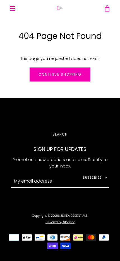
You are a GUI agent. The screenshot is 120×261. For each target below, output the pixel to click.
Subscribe (92, 178)
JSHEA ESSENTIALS (74, 215)
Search (60, 134)
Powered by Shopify (60, 222)
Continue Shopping (60, 74)
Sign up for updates (60, 149)
